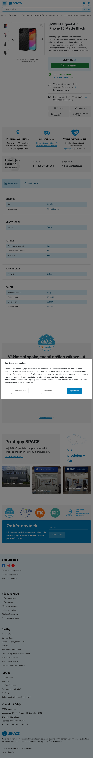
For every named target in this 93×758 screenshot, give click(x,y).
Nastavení (48, 391)
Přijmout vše (74, 391)
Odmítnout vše (20, 391)
